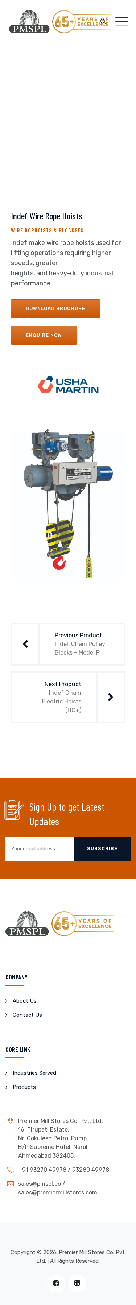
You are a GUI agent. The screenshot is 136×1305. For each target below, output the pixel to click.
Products (24, 1087)
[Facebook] (56, 1283)
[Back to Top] (120, 1293)
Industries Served (34, 1073)
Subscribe (102, 848)
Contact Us (27, 1015)
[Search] (103, 21)
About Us (25, 1001)
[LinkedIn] (77, 1283)
